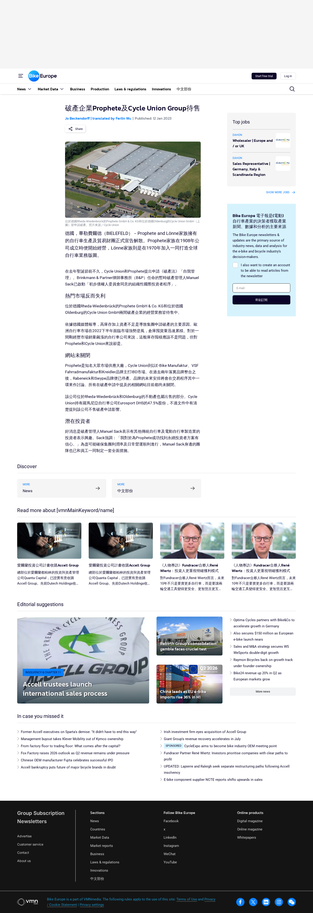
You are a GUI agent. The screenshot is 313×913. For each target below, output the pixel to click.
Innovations (99, 870)
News (94, 821)
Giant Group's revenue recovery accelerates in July (202, 739)
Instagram (171, 846)
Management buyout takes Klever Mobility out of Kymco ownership (72, 739)
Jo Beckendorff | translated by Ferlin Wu (98, 118)
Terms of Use (186, 899)
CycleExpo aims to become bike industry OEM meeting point (230, 746)
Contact (23, 852)
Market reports (101, 846)
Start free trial (264, 76)
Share (79, 129)
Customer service (30, 844)
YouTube (170, 862)
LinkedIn (170, 837)
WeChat (170, 854)
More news (263, 691)
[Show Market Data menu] (62, 88)
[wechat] (292, 902)
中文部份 (97, 879)
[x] (253, 902)
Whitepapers (246, 837)
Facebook (171, 821)
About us (24, 861)
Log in (288, 76)
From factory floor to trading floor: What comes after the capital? (70, 746)
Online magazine (249, 829)
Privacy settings (92, 905)
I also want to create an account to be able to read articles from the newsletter (265, 270)
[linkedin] (266, 902)
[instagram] (279, 902)
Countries (97, 829)
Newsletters (32, 821)
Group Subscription (40, 813)
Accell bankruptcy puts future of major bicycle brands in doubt (68, 767)
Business (97, 854)
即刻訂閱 (261, 300)
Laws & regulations (104, 862)
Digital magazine (250, 821)
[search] (292, 89)
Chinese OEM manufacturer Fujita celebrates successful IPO (67, 760)
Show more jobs (277, 192)
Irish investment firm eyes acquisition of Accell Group (205, 732)
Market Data (99, 837)
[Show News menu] (29, 88)
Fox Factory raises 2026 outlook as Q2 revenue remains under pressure (75, 753)
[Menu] (21, 76)
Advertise (24, 836)
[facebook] (240, 902)
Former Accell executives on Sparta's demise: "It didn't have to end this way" (79, 732)
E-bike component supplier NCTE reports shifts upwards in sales (213, 780)
